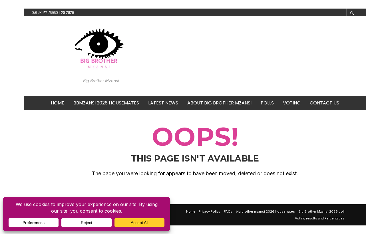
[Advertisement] (266, 56)
